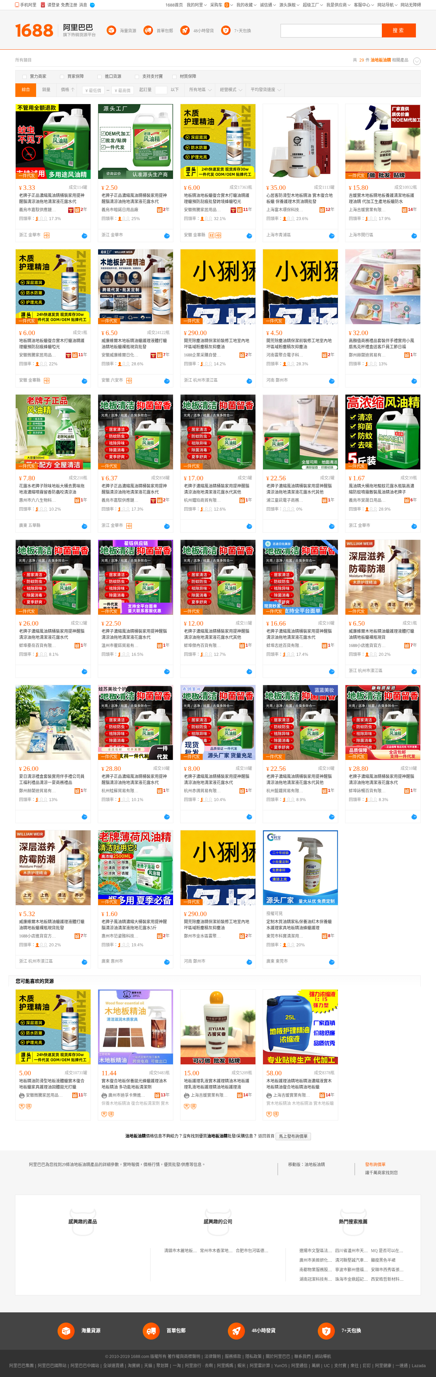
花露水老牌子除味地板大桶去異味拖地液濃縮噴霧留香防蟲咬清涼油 (51, 489)
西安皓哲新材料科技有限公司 (397, 1279)
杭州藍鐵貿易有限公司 (285, 791)
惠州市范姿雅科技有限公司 (120, 936)
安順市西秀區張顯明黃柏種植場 (399, 1269)
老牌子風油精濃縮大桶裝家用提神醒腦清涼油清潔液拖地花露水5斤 (134, 924)
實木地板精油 (278, 1103)
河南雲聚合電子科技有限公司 (285, 355)
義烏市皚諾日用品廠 (120, 210)
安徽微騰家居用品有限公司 (202, 210)
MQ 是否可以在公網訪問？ (395, 1250)
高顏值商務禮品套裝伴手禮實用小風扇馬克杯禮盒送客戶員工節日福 (381, 343)
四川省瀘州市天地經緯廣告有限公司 (368, 1250)
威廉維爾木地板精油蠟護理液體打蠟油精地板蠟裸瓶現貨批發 (134, 343)
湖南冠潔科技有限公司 (319, 1279)
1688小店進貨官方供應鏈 (367, 645)
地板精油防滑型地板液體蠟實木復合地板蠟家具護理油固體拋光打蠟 (51, 1084)
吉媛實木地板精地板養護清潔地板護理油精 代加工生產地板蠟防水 (381, 198)
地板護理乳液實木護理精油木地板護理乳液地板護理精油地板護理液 (216, 1084)
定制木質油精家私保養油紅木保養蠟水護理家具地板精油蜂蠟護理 (299, 924)
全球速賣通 (113, 1365)
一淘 (177, 1365)
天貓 (148, 1365)
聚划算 (162, 1365)
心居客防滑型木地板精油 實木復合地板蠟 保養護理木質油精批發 (299, 198)
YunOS (280, 1365)
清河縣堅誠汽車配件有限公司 (361, 1260)
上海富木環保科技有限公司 (285, 210)
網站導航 (323, 1356)
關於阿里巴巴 (278, 1356)
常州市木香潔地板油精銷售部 (226, 1250)
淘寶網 (134, 1365)
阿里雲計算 (260, 1365)
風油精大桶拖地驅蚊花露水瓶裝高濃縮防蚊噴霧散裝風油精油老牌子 (381, 489)
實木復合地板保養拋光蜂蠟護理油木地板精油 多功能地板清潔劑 (134, 1084)
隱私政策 (253, 1356)
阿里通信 (299, 1365)
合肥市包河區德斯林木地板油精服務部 (270, 1250)
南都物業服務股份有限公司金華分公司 (334, 1269)
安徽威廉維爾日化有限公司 (120, 355)
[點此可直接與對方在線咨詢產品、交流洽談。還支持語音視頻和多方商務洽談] (84, 236)
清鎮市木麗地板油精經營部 (188, 1250)
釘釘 (367, 1365)
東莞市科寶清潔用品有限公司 (285, 936)
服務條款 (233, 1356)
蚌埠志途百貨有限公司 (285, 645)
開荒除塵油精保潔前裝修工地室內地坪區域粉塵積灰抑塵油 (216, 343)
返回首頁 (266, 1136)
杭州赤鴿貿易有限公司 (202, 791)
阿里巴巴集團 (21, 1365)
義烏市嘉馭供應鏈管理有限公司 (38, 210)
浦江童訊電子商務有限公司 (285, 500)
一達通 (401, 1365)
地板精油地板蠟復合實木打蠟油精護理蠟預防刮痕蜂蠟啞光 (51, 343)
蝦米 (241, 1365)
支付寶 (340, 1365)
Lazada (419, 1365)
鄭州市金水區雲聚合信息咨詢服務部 (202, 936)
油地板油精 (315, 1164)
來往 (355, 1365)
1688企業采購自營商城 (202, 355)
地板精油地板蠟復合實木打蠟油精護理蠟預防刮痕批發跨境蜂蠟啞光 (216, 198)
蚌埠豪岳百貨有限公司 (38, 645)
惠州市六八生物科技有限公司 (38, 500)
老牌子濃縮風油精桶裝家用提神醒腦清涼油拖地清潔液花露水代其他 (216, 489)
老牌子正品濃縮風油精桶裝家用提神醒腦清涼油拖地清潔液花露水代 (51, 198)
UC (327, 1365)
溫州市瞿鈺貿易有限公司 (120, 645)
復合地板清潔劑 (145, 1103)
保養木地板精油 (116, 1103)
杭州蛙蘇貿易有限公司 (120, 791)
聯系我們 (302, 1356)
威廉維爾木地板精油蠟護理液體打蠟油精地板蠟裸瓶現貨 (381, 634)
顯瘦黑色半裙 (383, 1260)
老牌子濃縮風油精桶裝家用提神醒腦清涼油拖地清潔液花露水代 (51, 634)
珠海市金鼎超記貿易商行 (357, 1279)
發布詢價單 (375, 1164)
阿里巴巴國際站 (52, 1365)
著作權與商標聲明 (184, 1356)
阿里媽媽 (225, 1365)
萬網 (316, 1365)
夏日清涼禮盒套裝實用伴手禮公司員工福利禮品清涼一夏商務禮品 (51, 779)
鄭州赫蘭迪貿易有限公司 (367, 355)
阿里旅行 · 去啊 (199, 1365)
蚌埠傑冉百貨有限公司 (202, 645)
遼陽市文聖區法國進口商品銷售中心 (332, 1250)
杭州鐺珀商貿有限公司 (202, 500)
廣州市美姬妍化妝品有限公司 (326, 1260)
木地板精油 (302, 1103)
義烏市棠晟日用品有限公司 (367, 500)
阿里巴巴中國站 (85, 1365)
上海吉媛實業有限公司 (367, 210)
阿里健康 (383, 1365)
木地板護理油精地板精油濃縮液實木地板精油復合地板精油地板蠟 (299, 1084)
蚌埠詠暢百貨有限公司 (367, 791)
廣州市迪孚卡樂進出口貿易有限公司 (127, 1095)
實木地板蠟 (323, 1103)
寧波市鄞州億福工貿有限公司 (361, 1269)
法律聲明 (212, 1356)
